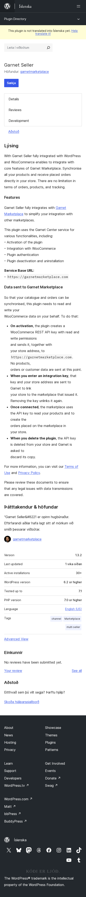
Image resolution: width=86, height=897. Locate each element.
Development (19, 121)
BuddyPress (15, 821)
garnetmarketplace (34, 71)
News (8, 735)
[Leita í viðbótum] (48, 47)
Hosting (10, 742)
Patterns (51, 750)
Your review (13, 671)
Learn (8, 763)
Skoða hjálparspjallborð (21, 702)
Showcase (53, 728)
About (8, 728)
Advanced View (16, 639)
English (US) (73, 609)
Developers (13, 778)
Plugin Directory (15, 19)
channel (56, 618)
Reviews (15, 110)
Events (50, 771)
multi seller (73, 627)
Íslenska (20, 840)
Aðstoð (13, 131)
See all (77, 671)
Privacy (10, 750)
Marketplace (72, 618)
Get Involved (55, 763)
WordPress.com (18, 799)
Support (10, 771)
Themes (51, 735)
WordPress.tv (16, 785)
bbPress (12, 814)
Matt (10, 806)
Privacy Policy (29, 473)
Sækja (11, 83)
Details (14, 99)
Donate (53, 778)
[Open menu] (79, 6)
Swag (51, 785)
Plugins (50, 742)
